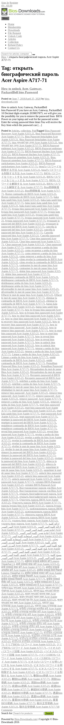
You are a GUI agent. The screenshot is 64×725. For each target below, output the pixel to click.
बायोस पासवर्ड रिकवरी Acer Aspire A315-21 (34, 576)
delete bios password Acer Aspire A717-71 (27, 274)
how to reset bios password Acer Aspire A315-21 (31, 332)
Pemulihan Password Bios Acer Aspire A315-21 (29, 365)
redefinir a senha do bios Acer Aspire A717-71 (36, 384)
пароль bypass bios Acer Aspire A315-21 (22, 505)
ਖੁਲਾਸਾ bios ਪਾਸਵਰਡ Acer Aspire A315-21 (27, 604)
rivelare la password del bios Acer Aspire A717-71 (32, 460)
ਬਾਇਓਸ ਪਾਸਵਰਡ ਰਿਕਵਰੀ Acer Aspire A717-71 (31, 631)
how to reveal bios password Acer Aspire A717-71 (27, 341)
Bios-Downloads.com (25, 719)
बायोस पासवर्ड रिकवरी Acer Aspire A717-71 (23, 579)
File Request (14, 33)
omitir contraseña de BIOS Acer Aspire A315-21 (28, 359)
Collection (13, 42)
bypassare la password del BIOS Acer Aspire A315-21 (30, 222)
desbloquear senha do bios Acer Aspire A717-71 (26, 286)
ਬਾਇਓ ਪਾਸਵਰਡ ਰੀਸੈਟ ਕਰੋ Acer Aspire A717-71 (37, 626)
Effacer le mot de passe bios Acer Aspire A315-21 (27, 295)
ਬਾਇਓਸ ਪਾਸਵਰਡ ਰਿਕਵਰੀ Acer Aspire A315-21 (26, 629)
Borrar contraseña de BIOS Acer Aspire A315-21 (30, 194)
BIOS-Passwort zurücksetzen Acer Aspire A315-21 (31, 162)
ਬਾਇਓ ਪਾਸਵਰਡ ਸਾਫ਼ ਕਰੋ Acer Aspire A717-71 (31, 616)
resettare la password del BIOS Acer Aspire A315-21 (28, 419)
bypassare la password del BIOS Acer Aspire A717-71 (29, 225)
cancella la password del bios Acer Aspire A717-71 (28, 231)
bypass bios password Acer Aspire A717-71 (24, 211)
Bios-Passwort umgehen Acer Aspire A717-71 (28, 159)
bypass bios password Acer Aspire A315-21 (34, 208)
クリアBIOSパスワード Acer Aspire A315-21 (30, 644)
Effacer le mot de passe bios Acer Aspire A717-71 (31, 296)
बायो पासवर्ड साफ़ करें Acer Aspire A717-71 (23, 567)
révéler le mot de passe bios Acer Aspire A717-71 (30, 449)
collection (26, 130)
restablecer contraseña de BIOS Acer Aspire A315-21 (29, 425)
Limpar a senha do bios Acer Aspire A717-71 (24, 357)
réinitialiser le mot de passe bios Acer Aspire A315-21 (29, 387)
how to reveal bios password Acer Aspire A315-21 (27, 338)
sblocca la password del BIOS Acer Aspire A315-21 (29, 463)
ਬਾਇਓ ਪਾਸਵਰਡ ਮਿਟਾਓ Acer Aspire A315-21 (30, 619)
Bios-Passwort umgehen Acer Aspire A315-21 (25, 157)
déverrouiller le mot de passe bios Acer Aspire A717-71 (30, 292)
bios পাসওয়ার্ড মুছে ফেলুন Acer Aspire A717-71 (32, 144)
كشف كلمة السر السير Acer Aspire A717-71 (25, 555)
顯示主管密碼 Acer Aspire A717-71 (38, 706)
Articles (12, 39)
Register (14, 2)
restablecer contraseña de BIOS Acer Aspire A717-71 (29, 428)
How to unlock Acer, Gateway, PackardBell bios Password (21, 90)
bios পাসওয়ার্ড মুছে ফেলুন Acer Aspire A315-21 (34, 142)
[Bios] (23, 15)
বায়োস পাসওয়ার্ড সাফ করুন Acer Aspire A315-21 (32, 601)
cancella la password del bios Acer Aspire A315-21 (29, 228)
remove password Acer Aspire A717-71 (40, 398)
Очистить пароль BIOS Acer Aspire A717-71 (36, 502)
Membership (14, 27)
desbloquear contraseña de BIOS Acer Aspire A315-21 (29, 277)
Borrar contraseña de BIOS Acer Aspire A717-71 (26, 197)
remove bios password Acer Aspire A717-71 (31, 394)
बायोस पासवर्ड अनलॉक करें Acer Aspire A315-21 (30, 568)
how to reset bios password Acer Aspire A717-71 (29, 335)
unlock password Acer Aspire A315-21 (32, 479)
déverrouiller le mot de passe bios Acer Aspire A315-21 (30, 289)
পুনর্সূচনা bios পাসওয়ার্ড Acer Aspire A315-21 (22, 587)
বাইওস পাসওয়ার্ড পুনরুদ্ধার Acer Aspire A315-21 (30, 589)
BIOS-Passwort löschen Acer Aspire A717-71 (36, 154)
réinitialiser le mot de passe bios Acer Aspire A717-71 (29, 390)
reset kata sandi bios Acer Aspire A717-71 (31, 412)
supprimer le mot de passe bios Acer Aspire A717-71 (31, 471)
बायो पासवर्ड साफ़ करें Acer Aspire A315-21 (37, 564)
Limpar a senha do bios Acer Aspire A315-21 (35, 354)
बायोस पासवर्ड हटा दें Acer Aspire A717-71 (40, 584)
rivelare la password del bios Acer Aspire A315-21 (27, 458)
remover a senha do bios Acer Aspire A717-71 (31, 403)
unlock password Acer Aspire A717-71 (31, 480)
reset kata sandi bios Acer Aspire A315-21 (33, 410)
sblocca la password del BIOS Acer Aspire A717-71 (28, 466)
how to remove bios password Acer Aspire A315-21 (29, 326)
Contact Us (14, 48)
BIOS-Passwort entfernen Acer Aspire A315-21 (30, 147)
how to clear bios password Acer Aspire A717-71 (30, 318)
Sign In (5, 2)
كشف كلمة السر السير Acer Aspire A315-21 (36, 552)
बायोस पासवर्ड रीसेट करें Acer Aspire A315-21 (30, 580)
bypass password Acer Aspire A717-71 (25, 220)
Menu (5, 18)
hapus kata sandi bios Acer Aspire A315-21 (29, 305)
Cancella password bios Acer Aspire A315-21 (27, 234)
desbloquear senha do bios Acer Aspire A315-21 (26, 283)
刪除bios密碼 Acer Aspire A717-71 (31, 679)
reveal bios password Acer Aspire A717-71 (29, 433)
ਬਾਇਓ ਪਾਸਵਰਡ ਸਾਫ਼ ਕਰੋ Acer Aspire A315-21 (29, 614)
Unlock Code (15, 36)
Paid (34, 130)
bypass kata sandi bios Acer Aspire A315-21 (30, 213)
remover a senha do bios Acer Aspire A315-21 (25, 401)
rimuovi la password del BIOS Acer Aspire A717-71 (28, 455)
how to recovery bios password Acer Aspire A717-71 (30, 323)
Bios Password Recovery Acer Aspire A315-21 (30, 132)
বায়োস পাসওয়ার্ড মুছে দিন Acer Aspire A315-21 (34, 599)
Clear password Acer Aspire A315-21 (24, 244)
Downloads (14, 30)
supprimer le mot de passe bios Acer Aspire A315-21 (30, 469)
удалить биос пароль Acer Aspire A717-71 (24, 523)
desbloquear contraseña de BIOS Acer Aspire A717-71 (29, 280)
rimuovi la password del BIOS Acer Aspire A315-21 (28, 452)
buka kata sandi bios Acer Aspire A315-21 (30, 198)
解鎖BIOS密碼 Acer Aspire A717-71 (32, 693)
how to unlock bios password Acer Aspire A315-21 (28, 344)
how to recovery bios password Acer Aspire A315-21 (31, 320)
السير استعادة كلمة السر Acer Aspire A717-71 (26, 539)
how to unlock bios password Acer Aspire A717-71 (28, 347)
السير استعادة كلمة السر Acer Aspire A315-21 (37, 536)
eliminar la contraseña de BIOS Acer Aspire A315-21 (29, 299)
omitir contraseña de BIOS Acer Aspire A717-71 (26, 362)
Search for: (7, 713)
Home (11, 24)
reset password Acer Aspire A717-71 (38, 416)
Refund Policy (15, 45)
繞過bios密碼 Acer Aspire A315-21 (31, 686)
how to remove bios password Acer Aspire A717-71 (28, 329)
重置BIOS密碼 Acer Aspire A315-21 (32, 699)
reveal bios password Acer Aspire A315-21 (23, 431)
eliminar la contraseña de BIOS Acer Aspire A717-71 (29, 302)
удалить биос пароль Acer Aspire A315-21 (35, 520)
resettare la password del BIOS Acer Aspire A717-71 (28, 422)
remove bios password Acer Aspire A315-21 (24, 393)
